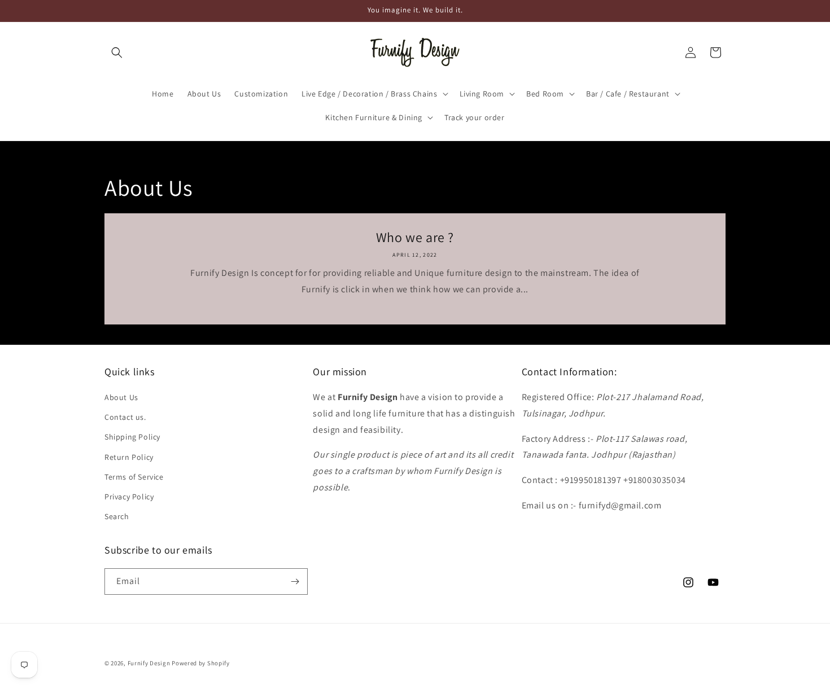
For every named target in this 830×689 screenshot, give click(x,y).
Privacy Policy (129, 496)
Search (116, 516)
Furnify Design (149, 663)
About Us (121, 397)
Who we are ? (415, 237)
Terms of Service (134, 477)
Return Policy (129, 457)
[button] (116, 52)
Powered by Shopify (201, 663)
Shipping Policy (132, 437)
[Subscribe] (294, 581)
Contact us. (125, 417)
